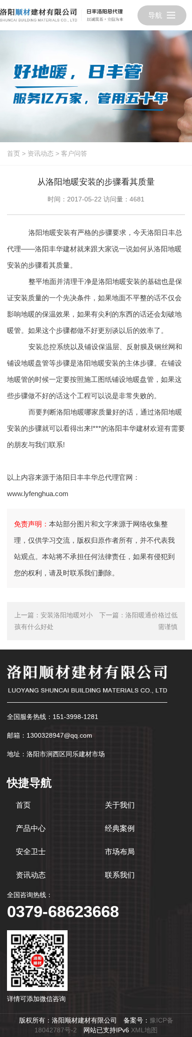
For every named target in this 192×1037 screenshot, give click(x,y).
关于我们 (120, 805)
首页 (13, 153)
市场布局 (120, 852)
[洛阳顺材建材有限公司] (61, 15)
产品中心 (31, 828)
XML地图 (144, 1030)
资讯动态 (40, 153)
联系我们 (120, 875)
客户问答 (74, 153)
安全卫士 (31, 852)
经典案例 (120, 828)
